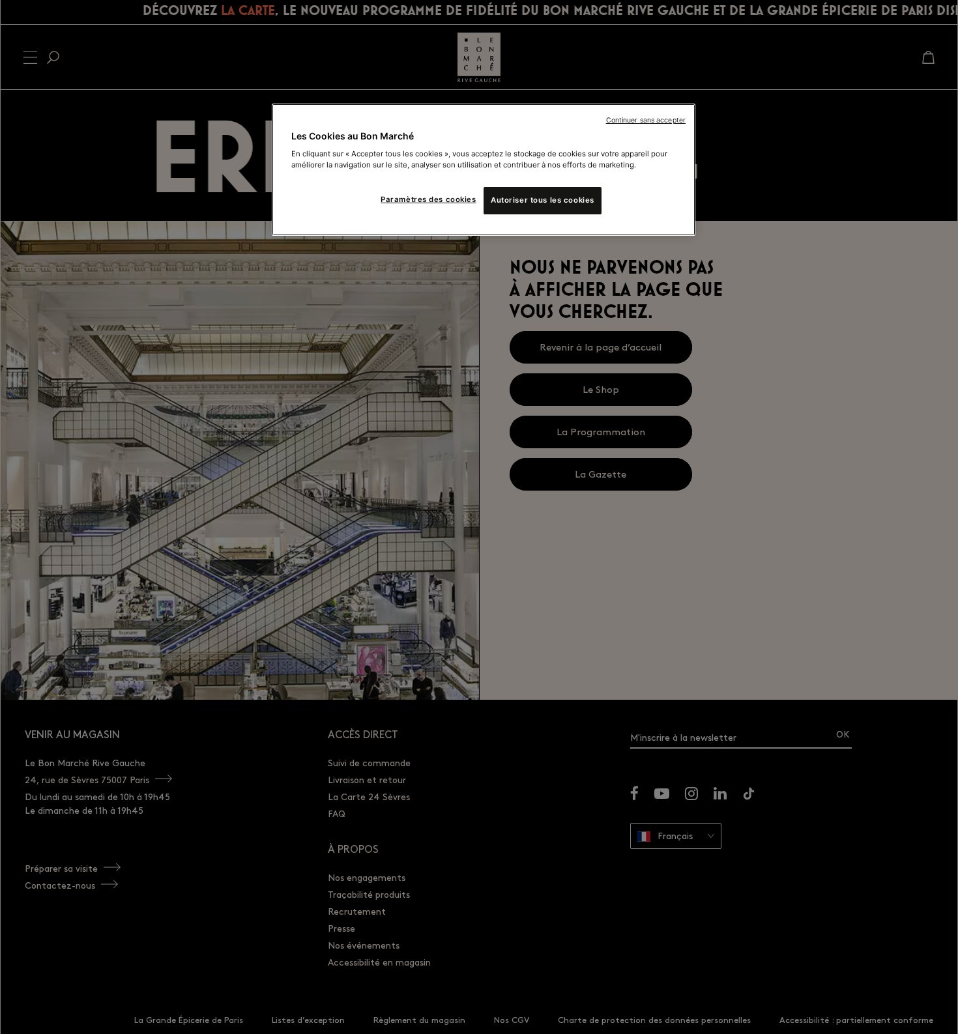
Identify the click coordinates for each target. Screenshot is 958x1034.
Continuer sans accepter (646, 120)
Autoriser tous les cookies (542, 200)
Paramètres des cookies (428, 199)
